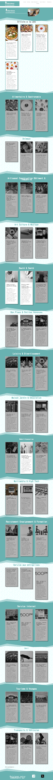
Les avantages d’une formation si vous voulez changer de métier (11, 539)
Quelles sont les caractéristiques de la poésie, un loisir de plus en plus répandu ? (11, 242)
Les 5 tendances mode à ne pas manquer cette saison (41, 456)
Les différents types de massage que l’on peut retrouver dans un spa (41, 286)
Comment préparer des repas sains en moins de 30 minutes (26, 35)
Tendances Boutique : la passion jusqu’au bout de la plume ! (41, 241)
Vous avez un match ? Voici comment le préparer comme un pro (41, 665)
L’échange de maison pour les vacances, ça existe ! (26, 329)
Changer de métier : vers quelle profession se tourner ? (41, 539)
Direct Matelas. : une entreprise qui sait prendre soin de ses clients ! (26, 415)
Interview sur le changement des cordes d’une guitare (26, 241)
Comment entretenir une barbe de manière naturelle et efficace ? (11, 286)
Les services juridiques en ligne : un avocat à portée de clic (26, 571)
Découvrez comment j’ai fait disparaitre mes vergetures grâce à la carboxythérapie (26, 286)
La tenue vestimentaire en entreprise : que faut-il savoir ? (25, 539)
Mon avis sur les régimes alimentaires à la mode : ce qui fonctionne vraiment (41, 35)
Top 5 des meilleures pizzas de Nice (11, 43)
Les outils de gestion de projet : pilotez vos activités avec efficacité (11, 571)
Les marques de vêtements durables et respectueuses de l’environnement (26, 457)
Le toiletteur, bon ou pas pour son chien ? (41, 155)
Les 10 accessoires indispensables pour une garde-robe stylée (11, 456)
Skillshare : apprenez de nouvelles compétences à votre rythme (41, 624)
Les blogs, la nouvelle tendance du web (11, 498)
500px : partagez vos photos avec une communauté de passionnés (41, 582)
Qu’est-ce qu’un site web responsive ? (26, 498)
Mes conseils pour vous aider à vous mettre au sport (25, 665)
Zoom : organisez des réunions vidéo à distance (11, 623)
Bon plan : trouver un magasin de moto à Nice (41, 329)
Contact (37, 3)
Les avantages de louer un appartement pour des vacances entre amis (11, 330)
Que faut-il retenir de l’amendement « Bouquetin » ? (11, 144)
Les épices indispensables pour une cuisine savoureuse (11, 73)
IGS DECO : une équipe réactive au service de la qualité (41, 196)
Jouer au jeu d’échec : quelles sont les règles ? (26, 370)
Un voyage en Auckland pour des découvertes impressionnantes (41, 706)
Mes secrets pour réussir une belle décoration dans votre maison (41, 415)
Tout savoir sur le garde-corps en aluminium (11, 415)
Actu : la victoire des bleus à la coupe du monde (11, 370)
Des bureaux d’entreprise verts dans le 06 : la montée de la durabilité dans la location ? (11, 198)
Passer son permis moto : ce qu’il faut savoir (26, 747)
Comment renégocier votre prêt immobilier (26, 196)
